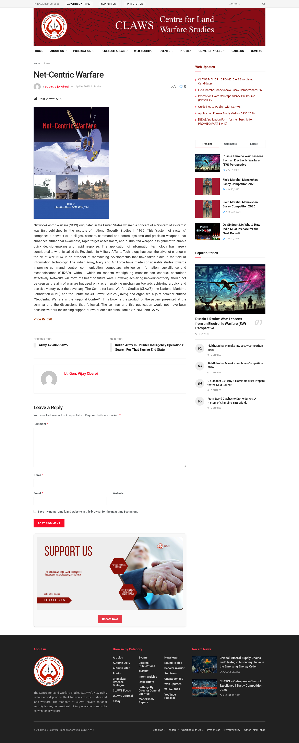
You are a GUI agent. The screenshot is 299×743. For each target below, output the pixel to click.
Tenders (172, 729)
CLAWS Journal (123, 695)
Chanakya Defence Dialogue (119, 682)
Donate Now (110, 619)
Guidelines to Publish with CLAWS (219, 106)
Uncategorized (173, 678)
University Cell (210, 51)
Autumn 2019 (121, 662)
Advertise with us (79, 4)
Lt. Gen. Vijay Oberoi (57, 86)
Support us (108, 4)
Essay (116, 701)
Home (39, 51)
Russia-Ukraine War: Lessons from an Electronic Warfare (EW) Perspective (243, 160)
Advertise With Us (191, 729)
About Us (57, 51)
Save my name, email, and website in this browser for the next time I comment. (88, 511)
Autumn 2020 (121, 668)
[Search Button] (263, 4)
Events (165, 51)
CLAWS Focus (122, 690)
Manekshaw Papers (146, 700)
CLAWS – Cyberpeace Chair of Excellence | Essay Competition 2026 (241, 685)
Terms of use (212, 729)
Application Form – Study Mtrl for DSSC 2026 (226, 113)
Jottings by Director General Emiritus (149, 690)
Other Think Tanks (254, 729)
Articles (118, 657)
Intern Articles (148, 676)
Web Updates (172, 684)
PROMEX (185, 51)
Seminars (170, 673)
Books (47, 63)
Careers (237, 51)
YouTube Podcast (170, 696)
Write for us (135, 4)
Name (39, 475)
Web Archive (143, 51)
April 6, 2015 (82, 86)
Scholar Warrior (174, 668)
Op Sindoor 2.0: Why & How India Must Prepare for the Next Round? (241, 229)
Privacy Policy (232, 729)
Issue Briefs (146, 682)
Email (39, 493)
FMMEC (144, 671)
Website (118, 493)
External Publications (147, 664)
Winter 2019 (172, 689)
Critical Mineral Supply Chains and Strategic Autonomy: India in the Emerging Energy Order (242, 662)
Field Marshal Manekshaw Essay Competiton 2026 (230, 90)
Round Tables (173, 662)
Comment (41, 424)
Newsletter (171, 657)
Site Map (158, 729)
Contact (257, 51)
